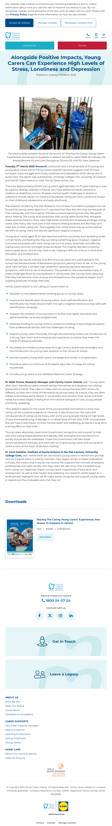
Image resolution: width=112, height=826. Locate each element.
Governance (12, 710)
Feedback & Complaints (19, 714)
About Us (11, 697)
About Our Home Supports (21, 753)
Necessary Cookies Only (78, 22)
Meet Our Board (14, 706)
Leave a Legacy (64, 674)
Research (41, 166)
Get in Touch (64, 641)
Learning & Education (17, 734)
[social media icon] (39, 615)
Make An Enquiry (15, 758)
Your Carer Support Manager (21, 725)
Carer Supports (16, 721)
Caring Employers (15, 738)
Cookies (51, 822)
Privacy (40, 822)
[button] (103, 36)
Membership (29, 45)
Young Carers (13, 742)
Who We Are (12, 701)
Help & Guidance (15, 729)
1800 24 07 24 (58, 600)
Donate (82, 45)
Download (45, 537)
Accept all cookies (19, 22)
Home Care (13, 749)
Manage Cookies (47, 22)
